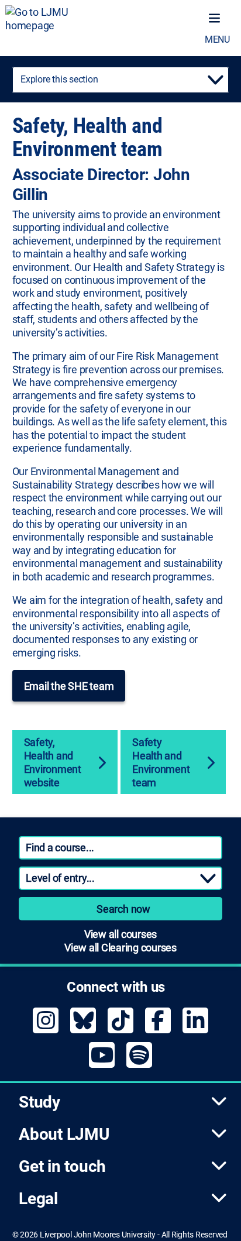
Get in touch (62, 1166)
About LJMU (64, 1134)
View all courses (120, 934)
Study (39, 1102)
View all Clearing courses (120, 947)
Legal (38, 1198)
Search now (123, 909)
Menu (217, 39)
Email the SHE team (69, 686)
